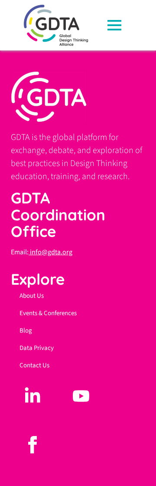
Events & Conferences (48, 313)
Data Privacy (37, 348)
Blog (26, 330)
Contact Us (34, 365)
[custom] (32, 396)
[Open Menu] (117, 25)
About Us (32, 295)
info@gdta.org (50, 252)
